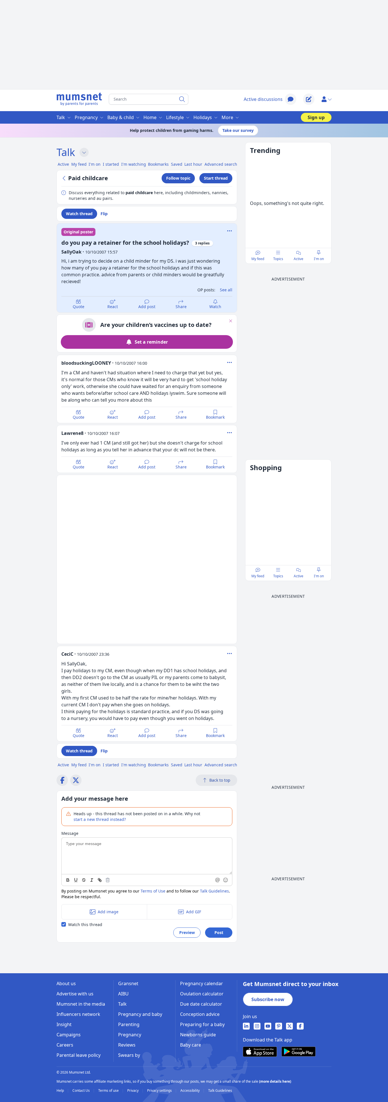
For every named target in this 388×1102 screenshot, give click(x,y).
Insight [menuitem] (64, 1024)
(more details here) (275, 1081)
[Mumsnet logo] (79, 99)
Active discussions (263, 99)
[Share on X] (76, 780)
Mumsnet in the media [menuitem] (81, 1004)
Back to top (219, 780)
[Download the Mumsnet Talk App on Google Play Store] (298, 1052)
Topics (278, 258)
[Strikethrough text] (84, 880)
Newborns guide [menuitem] (198, 1035)
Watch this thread (85, 924)
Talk (66, 152)
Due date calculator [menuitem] (201, 1004)
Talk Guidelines (214, 891)
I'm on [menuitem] (95, 164)
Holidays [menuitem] (202, 117)
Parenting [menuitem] (128, 1024)
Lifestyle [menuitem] (175, 117)
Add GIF (193, 911)
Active (298, 258)
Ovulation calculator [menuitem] (202, 994)
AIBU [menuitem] (123, 994)
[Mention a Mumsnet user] (218, 880)
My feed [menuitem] (79, 164)
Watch (215, 306)
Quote (78, 306)
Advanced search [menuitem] (221, 164)
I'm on (319, 258)
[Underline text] (76, 880)
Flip (104, 213)
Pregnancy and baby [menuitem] (140, 1014)
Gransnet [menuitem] (128, 983)
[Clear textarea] (108, 880)
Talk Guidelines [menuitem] (220, 1090)
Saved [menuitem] (176, 164)
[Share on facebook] (62, 780)
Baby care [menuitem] (190, 1045)
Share (181, 306)
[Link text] (100, 880)
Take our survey (238, 130)
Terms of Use (153, 891)
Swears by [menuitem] (129, 1055)
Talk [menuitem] (61, 117)
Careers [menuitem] (65, 1045)
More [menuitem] (227, 117)
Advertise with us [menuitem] (75, 994)
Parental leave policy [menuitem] (79, 1055)
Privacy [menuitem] (133, 1090)
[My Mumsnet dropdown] (326, 99)
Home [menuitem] (150, 117)
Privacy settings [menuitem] (160, 1090)
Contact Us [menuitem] (81, 1090)
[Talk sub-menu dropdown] (84, 152)
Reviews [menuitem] (126, 1045)
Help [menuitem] (61, 1090)
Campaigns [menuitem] (69, 1035)
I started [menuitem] (111, 164)
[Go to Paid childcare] (64, 178)
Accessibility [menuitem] (190, 1090)
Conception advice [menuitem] (200, 1014)
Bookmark (215, 417)
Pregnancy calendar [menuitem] (201, 983)
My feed (257, 258)
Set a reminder (151, 342)
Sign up (316, 117)
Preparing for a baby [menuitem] (202, 1024)
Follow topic (178, 178)
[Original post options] (229, 231)
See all (226, 289)
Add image (108, 911)
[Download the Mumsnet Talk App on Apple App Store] (260, 1052)
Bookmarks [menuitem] (158, 164)
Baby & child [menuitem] (120, 117)
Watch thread (79, 213)
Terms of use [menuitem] (109, 1090)
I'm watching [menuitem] (133, 164)
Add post (146, 306)
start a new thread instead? (100, 819)
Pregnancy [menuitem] (86, 117)
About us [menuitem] (66, 983)
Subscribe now (267, 999)
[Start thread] (308, 99)
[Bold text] (68, 880)
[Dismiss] (231, 321)
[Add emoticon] (226, 880)
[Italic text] (92, 880)
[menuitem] (246, 1026)
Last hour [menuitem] (193, 164)
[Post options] (229, 362)
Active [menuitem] (63, 164)
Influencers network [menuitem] (78, 1014)
